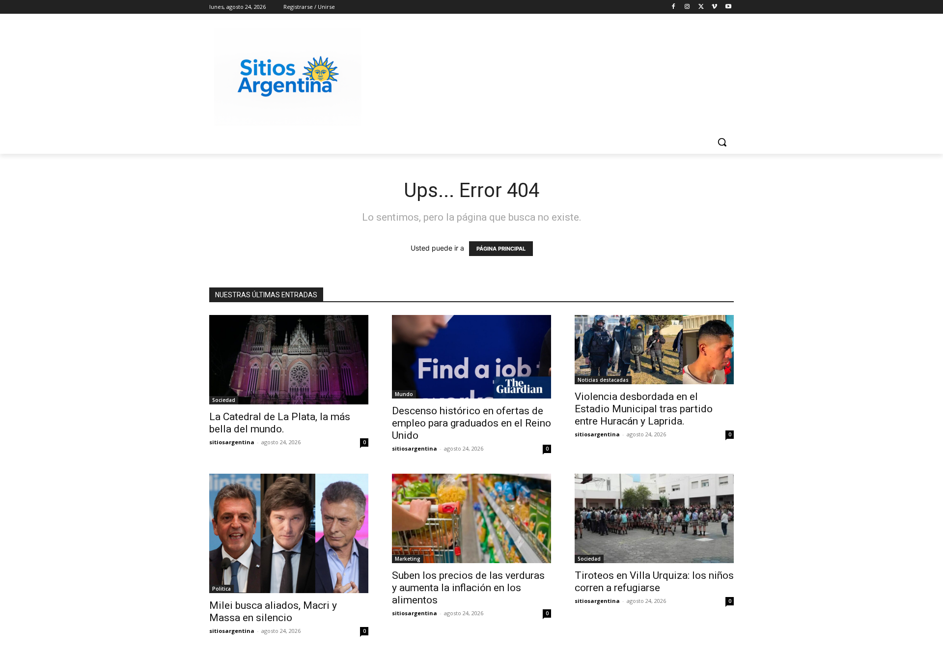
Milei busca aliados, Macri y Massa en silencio (273, 611)
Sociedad (223, 400)
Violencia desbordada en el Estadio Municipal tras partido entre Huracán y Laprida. (644, 409)
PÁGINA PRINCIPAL (501, 248)
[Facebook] (673, 7)
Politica (221, 588)
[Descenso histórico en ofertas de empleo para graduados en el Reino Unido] (471, 357)
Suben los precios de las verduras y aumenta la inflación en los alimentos (468, 588)
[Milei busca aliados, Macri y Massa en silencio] (288, 533)
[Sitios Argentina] (287, 77)
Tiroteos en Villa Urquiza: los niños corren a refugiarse (654, 582)
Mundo (404, 394)
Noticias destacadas (603, 379)
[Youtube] (728, 7)
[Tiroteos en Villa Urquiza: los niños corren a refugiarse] (654, 518)
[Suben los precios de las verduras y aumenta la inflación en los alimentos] (471, 518)
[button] (722, 142)
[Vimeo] (714, 7)
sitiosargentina (231, 442)
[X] (701, 7)
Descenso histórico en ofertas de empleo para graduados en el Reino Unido (471, 423)
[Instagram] (687, 7)
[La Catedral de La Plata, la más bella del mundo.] (288, 359)
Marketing (407, 558)
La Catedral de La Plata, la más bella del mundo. (279, 423)
